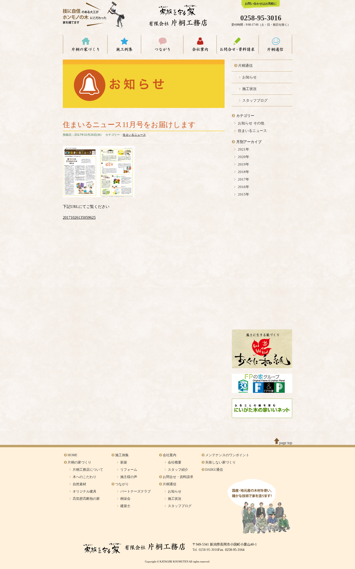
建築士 (125, 506)
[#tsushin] (275, 44)
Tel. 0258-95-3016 (205, 550)
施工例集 (122, 455)
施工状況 (249, 89)
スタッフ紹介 (178, 469)
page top (285, 443)
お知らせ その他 (251, 123)
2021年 (243, 149)
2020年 (243, 157)
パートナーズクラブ (135, 491)
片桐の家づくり (79, 462)
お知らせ (249, 77)
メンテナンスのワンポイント (227, 455)
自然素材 (79, 484)
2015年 (243, 194)
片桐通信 (245, 66)
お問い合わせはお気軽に (261, 3)
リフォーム (128, 469)
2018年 (243, 172)
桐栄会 (125, 499)
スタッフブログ (255, 100)
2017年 (243, 179)
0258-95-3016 (260, 18)
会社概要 (174, 462)
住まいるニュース (134, 135)
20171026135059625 (79, 217)
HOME (73, 455)
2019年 (243, 164)
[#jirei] (124, 44)
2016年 (243, 187)
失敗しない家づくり (220, 462)
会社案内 (169, 455)
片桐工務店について (88, 469)
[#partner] (162, 44)
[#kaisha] (200, 44)
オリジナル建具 (84, 491)
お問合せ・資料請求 (178, 477)
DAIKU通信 (214, 469)
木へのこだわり (84, 477)
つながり (122, 484)
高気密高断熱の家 (86, 499)
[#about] (85, 44)
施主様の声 (128, 477)
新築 (123, 462)
